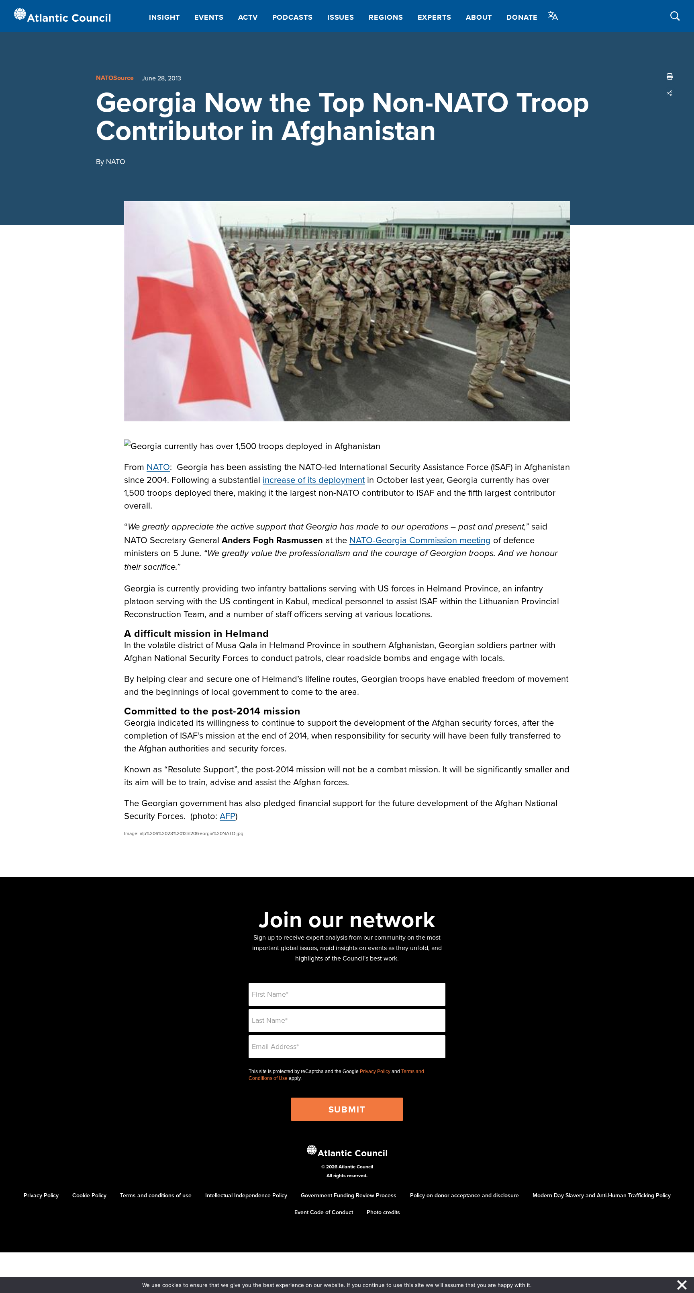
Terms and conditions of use (156, 1195)
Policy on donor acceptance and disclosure (464, 1195)
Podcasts (292, 17)
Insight (164, 17)
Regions (386, 17)
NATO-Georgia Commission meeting (420, 540)
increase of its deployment (314, 479)
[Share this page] (670, 93)
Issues (340, 17)
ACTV (248, 17)
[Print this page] (670, 76)
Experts (434, 17)
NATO (158, 466)
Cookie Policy (89, 1195)
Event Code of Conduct (323, 1212)
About (479, 17)
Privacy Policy (375, 1071)
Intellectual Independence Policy (246, 1195)
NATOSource (115, 77)
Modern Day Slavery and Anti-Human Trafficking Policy (602, 1195)
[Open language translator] (553, 15)
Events (209, 17)
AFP (227, 815)
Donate (521, 17)
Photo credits (383, 1212)
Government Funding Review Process (348, 1195)
